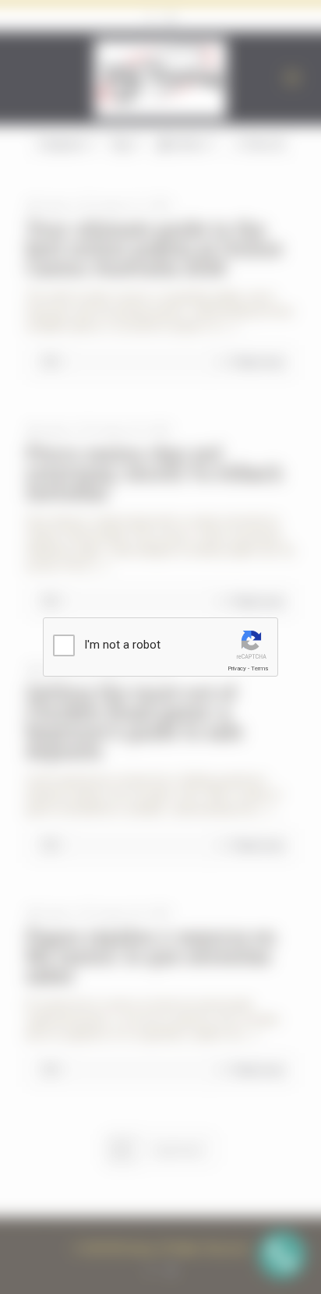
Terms (259, 668)
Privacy (237, 668)
